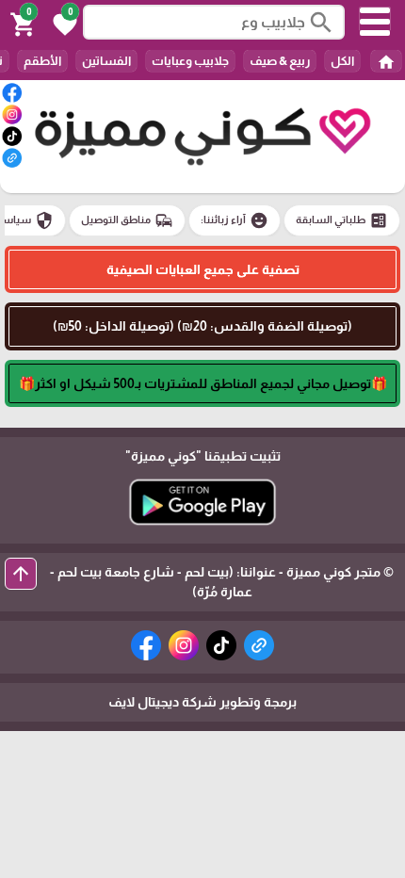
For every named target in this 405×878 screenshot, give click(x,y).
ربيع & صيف (280, 61)
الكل (342, 61)
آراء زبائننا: (234, 220)
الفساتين (106, 61)
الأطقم (42, 61)
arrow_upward (20, 573)
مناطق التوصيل (127, 220)
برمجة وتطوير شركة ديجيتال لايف (202, 701)
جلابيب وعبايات (190, 61)
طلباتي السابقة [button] (342, 220)
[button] (62, 23)
